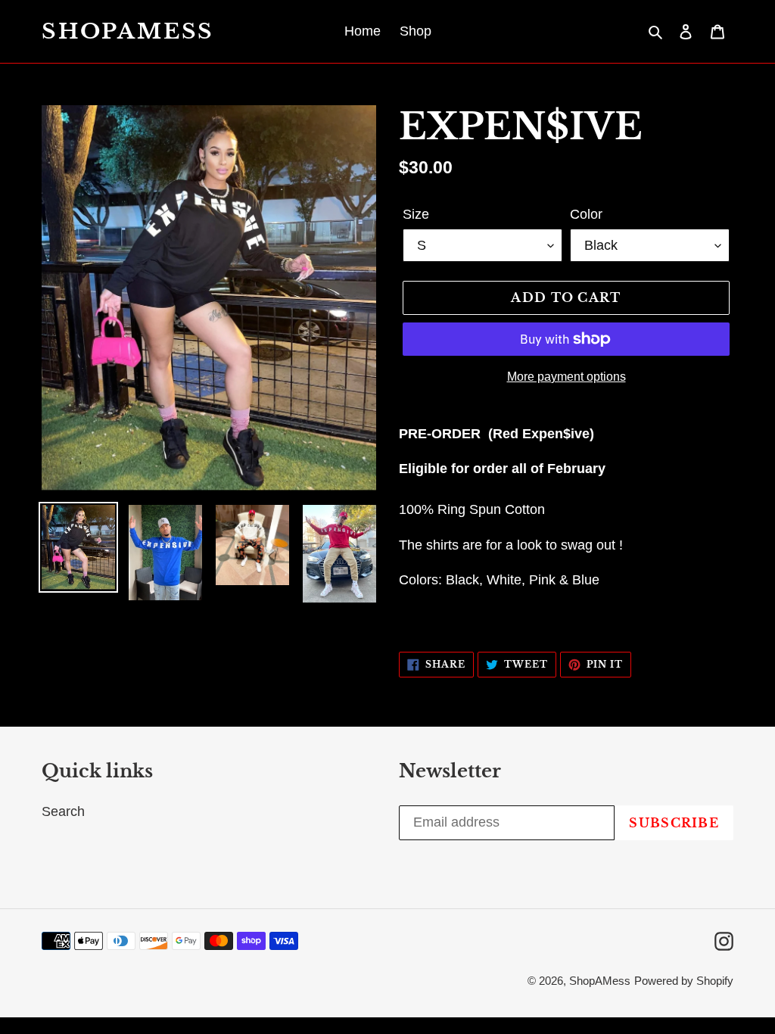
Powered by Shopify (683, 980)
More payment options (566, 376)
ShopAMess (128, 32)
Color (586, 214)
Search (63, 811)
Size (416, 214)
